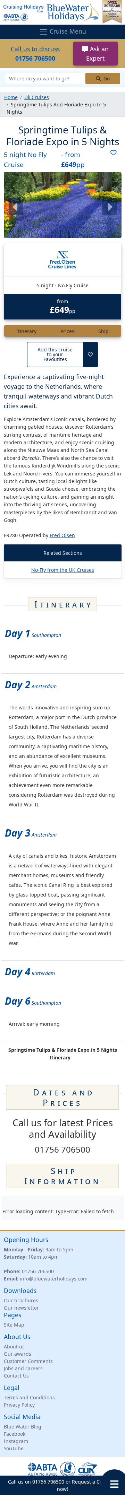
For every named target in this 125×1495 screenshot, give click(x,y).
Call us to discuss (35, 53)
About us (14, 1346)
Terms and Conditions (29, 1397)
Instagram (16, 1441)
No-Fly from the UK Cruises (62, 570)
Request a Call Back (94, 1481)
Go (106, 78)
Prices (67, 331)
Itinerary (26, 331)
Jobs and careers (23, 1368)
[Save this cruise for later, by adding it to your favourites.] (111, 159)
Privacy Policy (19, 1404)
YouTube (14, 1448)
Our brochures (21, 1300)
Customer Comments (28, 1361)
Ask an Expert (97, 53)
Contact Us (16, 1375)
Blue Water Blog (22, 1426)
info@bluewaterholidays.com (54, 1278)
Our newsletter (21, 1307)
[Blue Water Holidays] (62, 12)
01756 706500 (38, 1271)
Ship (103, 331)
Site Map (14, 1324)
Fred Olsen (62, 535)
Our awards (17, 1353)
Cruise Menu (67, 31)
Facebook (14, 1434)
